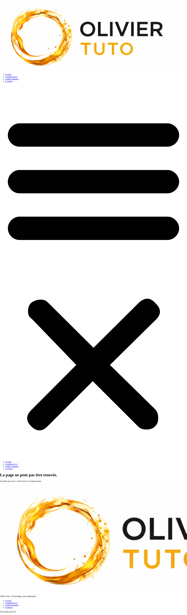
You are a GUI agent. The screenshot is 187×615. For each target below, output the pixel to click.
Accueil (8, 74)
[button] (93, 272)
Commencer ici (11, 77)
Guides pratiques (12, 79)
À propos (9, 81)
